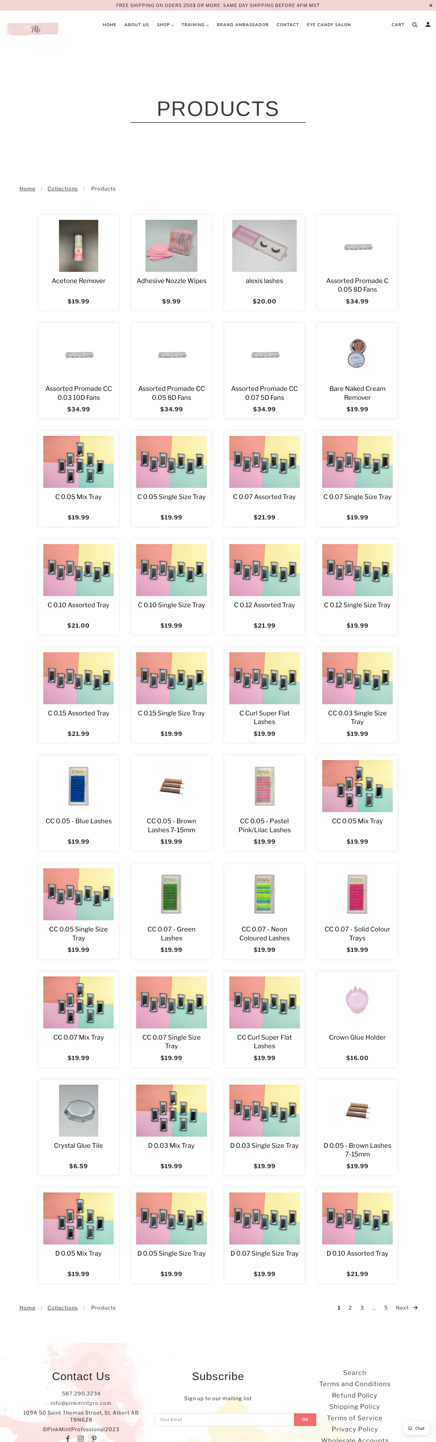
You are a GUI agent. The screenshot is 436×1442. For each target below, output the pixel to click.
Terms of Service (355, 1418)
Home (27, 189)
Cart (398, 25)
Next (403, 1308)
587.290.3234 (81, 1394)
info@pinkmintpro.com (81, 1403)
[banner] (32, 28)
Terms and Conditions (355, 1384)
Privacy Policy (355, 1429)
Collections (63, 189)
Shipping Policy (354, 1406)
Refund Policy (355, 1395)
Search (354, 1373)
